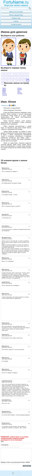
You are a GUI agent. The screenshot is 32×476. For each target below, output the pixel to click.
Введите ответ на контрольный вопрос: (15, 462)
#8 (29, 258)
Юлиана (19, 89)
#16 (29, 369)
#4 (29, 203)
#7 (29, 238)
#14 (29, 346)
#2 (29, 180)
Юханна (4, 95)
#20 (29, 423)
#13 (29, 335)
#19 (29, 412)
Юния (4, 92)
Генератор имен (16, 24)
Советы (16, 21)
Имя (2, 441)
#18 (29, 400)
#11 (29, 294)
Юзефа (19, 88)
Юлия (4, 91)
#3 (29, 191)
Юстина (4, 93)
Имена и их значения (16, 12)
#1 (29, 168)
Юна (18, 91)
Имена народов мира (16, 15)
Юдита (4, 88)
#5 (29, 214)
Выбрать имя (16, 18)
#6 (29, 226)
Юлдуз (4, 89)
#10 (29, 282)
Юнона (19, 92)
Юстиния (20, 93)
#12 (29, 323)
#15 (29, 358)
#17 (29, 381)
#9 (29, 270)
